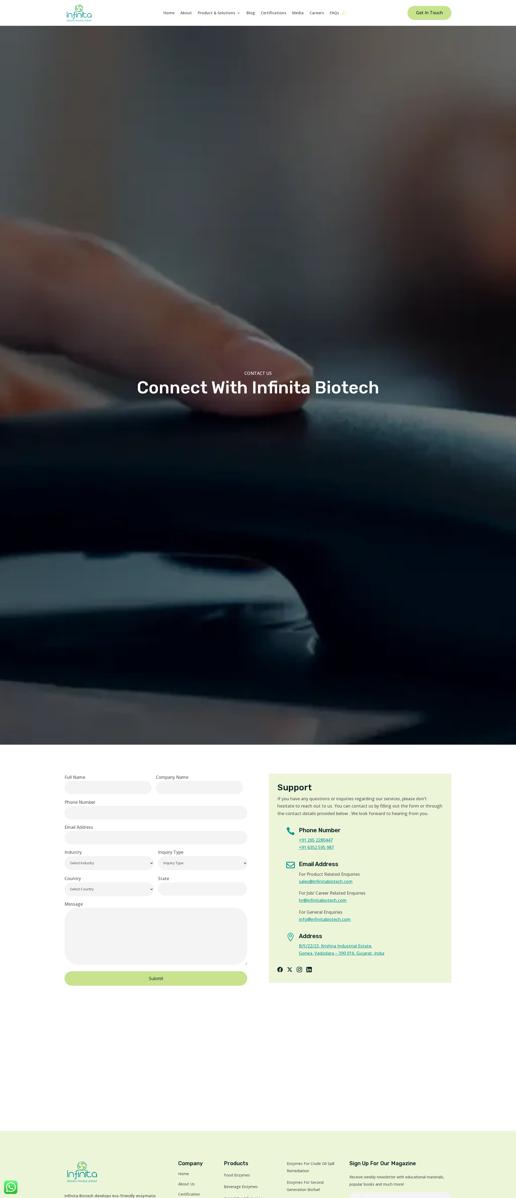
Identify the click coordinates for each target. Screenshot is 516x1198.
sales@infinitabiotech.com (326, 881)
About (186, 12)
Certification (189, 1194)
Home (168, 12)
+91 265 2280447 (316, 840)
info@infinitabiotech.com (325, 919)
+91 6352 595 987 (316, 847)
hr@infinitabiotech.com (323, 900)
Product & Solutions (216, 12)
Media (298, 12)
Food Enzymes (237, 1175)
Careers (317, 12)
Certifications (273, 12)
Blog (250, 12)
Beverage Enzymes (241, 1186)
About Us (186, 1183)
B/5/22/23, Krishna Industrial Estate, (335, 946)
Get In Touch (429, 13)
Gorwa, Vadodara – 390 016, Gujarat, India (341, 953)
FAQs (334, 12)
